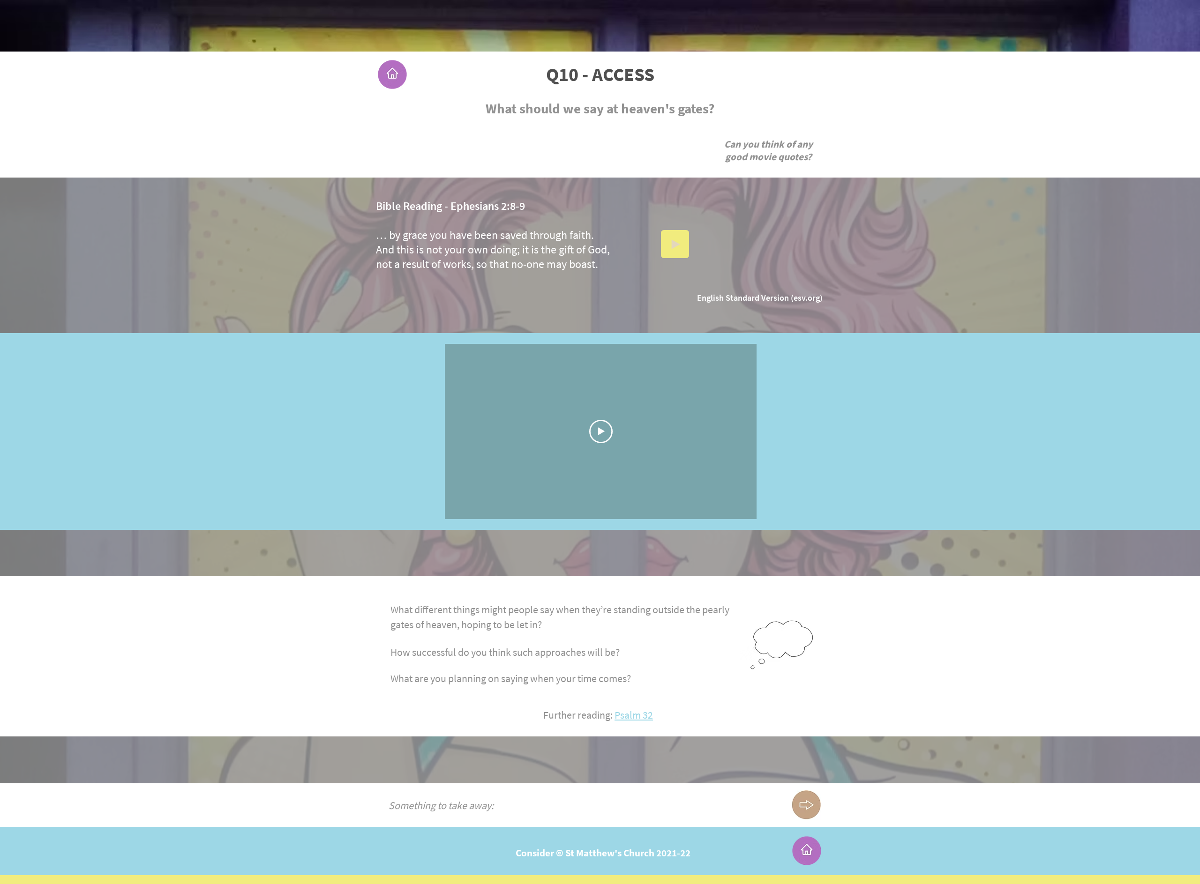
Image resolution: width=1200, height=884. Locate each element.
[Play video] (601, 431)
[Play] (675, 244)
